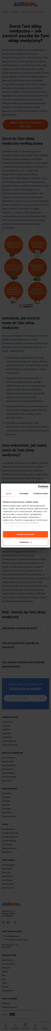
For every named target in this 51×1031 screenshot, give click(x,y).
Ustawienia (24, 542)
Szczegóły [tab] (24, 493)
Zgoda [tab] (8, 493)
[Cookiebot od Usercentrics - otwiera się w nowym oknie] (38, 486)
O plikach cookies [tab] (40, 493)
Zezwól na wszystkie (25, 534)
